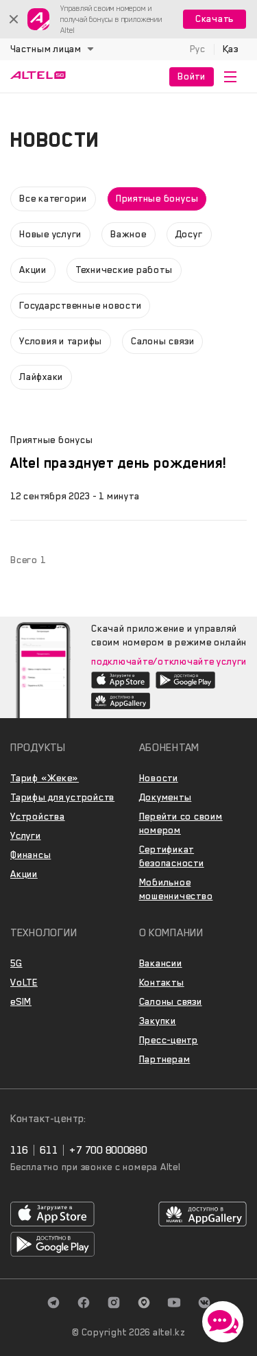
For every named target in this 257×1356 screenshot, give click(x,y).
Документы (165, 797)
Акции (24, 874)
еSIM (21, 1001)
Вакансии (160, 963)
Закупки (157, 1020)
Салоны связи (170, 1001)
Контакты (161, 982)
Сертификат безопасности (171, 856)
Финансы (30, 854)
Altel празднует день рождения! (118, 463)
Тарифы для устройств (62, 797)
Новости (158, 778)
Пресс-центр (168, 1040)
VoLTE (24, 982)
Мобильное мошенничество (176, 889)
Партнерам (165, 1059)
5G (16, 963)
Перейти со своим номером (181, 823)
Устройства (37, 816)
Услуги (25, 835)
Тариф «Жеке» (44, 778)
